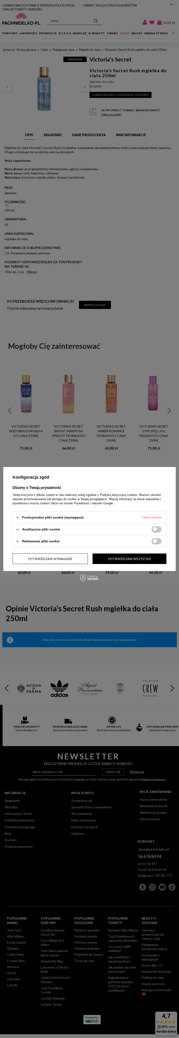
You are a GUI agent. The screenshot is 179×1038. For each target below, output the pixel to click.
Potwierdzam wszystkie (129, 558)
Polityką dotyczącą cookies (118, 495)
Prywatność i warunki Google (93, 503)
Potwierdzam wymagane (50, 558)
